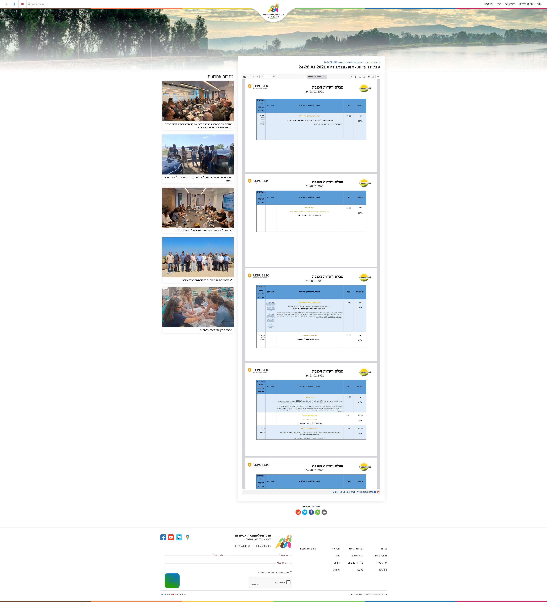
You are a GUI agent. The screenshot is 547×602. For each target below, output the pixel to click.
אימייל (282, 562)
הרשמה (172, 581)
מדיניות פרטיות (355, 562)
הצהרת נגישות (356, 548)
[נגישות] (6, 4)
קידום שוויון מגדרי (307, 548)
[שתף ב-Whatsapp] (318, 512)
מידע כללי (510, 4)
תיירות (336, 569)
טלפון (217, 554)
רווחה (337, 562)
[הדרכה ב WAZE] (178, 537)
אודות (539, 4)
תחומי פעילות (526, 4)
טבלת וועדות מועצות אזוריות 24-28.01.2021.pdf (346, 491)
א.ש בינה (164, 594)
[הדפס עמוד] (324, 512)
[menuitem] (539, 4)
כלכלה (360, 569)
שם (283, 554)
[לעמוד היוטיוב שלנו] (23, 4)
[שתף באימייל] (298, 512)
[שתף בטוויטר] (305, 512)
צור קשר (488, 4)
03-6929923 (262, 546)
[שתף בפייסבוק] (311, 512)
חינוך (337, 555)
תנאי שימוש (357, 555)
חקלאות (336, 548)
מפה (499, 4)
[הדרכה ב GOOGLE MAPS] (187, 537)
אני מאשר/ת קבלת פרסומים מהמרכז (273, 572)
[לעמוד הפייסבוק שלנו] (14, 4)
